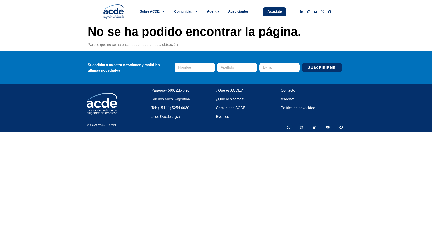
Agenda (213, 11)
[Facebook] (329, 11)
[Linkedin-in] (301, 11)
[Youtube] (315, 11)
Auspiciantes (238, 11)
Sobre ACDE (150, 11)
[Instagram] (308, 11)
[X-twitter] (322, 11)
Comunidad (183, 11)
